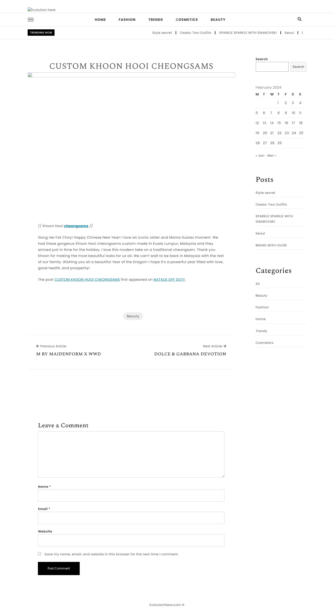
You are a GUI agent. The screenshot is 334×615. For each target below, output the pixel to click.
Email (44, 509)
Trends (155, 19)
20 (265, 132)
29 (280, 142)
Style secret (157, 32)
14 (272, 122)
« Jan (260, 155)
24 (294, 132)
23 (287, 132)
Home (100, 19)
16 (286, 122)
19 (257, 132)
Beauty (218, 19)
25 (301, 132)
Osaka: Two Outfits (191, 32)
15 (279, 122)
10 (293, 112)
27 (265, 142)
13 (264, 122)
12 (257, 122)
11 (300, 112)
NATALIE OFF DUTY (169, 279)
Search (262, 59)
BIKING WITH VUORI (271, 245)
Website (45, 531)
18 (300, 122)
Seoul (284, 32)
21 (272, 132)
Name (44, 486)
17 (293, 122)
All (258, 283)
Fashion (127, 19)
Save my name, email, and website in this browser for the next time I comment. (111, 554)
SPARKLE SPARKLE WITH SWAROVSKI (243, 32)
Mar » (271, 155)
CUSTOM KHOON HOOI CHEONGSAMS (131, 66)
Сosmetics (187, 19)
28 (272, 142)
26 (258, 142)
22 (280, 132)
